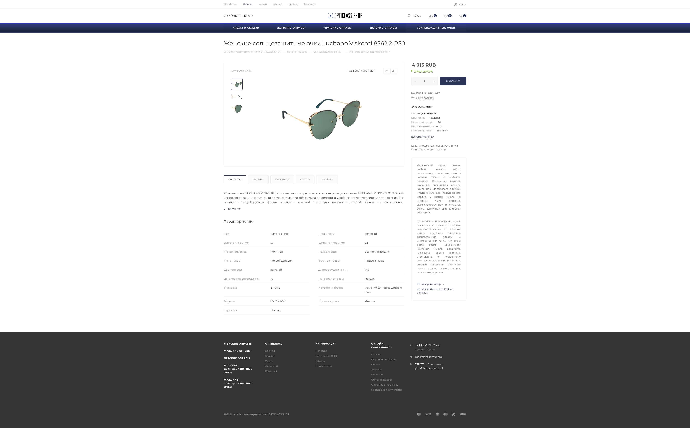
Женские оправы (237, 343)
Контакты (271, 371)
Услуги (269, 360)
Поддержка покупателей (386, 389)
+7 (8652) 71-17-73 (239, 15)
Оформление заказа (383, 359)
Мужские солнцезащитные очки (238, 383)
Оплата (305, 179)
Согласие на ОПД (326, 355)
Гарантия (377, 374)
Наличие (258, 179)
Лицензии (271, 366)
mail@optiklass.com (428, 357)
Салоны (270, 355)
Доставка (327, 179)
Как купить (282, 179)
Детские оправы (237, 358)
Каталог (376, 354)
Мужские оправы (237, 350)
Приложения (324, 366)
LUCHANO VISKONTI (361, 71)
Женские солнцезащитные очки (238, 369)
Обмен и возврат (381, 379)
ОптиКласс (273, 343)
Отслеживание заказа (384, 384)
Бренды (270, 350)
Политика (322, 350)
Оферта (320, 360)
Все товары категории (430, 284)
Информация (326, 343)
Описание (235, 179)
